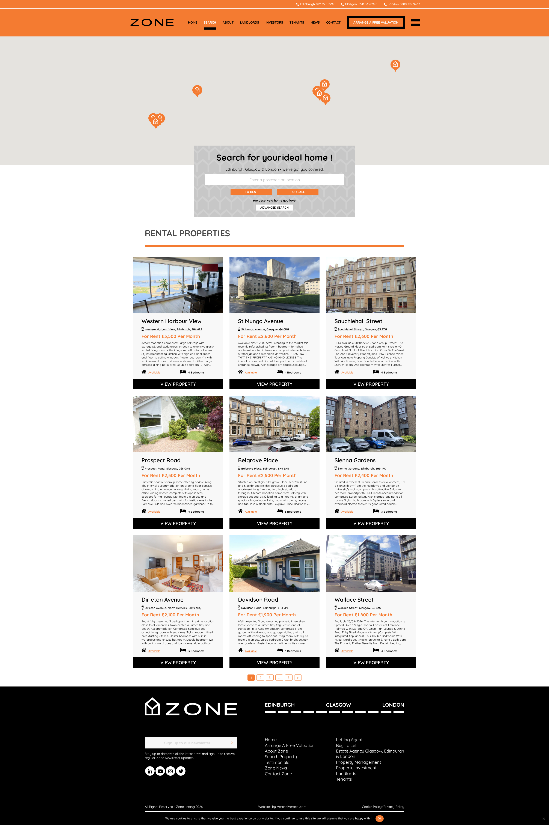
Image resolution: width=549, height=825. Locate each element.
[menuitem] (193, 22)
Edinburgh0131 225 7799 (317, 4)
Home (271, 739)
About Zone (276, 751)
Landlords (346, 773)
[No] (543, 818)
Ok (380, 818)
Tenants (344, 779)
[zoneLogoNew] (151, 22)
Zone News (276, 768)
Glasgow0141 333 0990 (361, 4)
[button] (325, 85)
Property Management (358, 762)
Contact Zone (278, 773)
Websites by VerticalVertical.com (282, 807)
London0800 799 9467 (404, 4)
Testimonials (277, 762)
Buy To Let (346, 745)
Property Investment (356, 767)
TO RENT (251, 192)
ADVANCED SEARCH (274, 207)
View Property (178, 384)
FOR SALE (298, 192)
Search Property (281, 756)
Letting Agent (349, 739)
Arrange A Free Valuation (290, 745)
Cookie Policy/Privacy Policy (383, 807)
